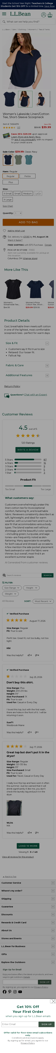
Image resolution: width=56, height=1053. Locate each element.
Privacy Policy (28, 1043)
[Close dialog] (52, 1001)
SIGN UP (47, 1024)
